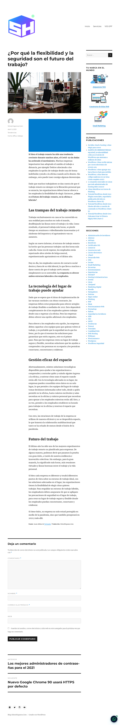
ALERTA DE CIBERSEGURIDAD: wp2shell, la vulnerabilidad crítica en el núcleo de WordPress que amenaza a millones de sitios (99, 155)
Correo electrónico (19, 605)
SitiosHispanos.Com (15, 126)
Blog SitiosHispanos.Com (17, 715)
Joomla (90, 280)
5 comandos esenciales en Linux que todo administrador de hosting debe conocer (100, 184)
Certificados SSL (94, 245)
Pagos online (93, 297)
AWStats (91, 240)
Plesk (90, 304)
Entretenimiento (94, 270)
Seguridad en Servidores (97, 314)
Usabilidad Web (93, 331)
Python (90, 312)
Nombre (12, 594)
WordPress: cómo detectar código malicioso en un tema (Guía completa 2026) (98, 177)
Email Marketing (94, 265)
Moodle (91, 289)
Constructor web (94, 250)
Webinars (91, 336)
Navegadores (93, 292)
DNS (89, 260)
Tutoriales (92, 329)
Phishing (91, 299)
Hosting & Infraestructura (97, 277)
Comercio (91, 248)
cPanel (90, 255)
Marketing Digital (94, 287)
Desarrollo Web (93, 258)
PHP (89, 302)
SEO (89, 319)
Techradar (47, 524)
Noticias (91, 294)
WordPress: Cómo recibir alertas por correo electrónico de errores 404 (100, 164)
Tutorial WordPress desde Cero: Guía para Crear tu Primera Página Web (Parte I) (99, 216)
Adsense (91, 238)
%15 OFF (108, 26)
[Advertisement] (55, 135)
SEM (89, 316)
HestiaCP (91, 275)
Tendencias (12, 133)
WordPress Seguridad (96, 343)
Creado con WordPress (37, 715)
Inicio (87, 26)
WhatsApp (114, 719)
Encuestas (92, 267)
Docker (90, 263)
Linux (90, 282)
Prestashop (92, 309)
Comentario (14, 558)
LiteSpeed (91, 285)
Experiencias (93, 272)
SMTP (90, 321)
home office (12, 136)
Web (10, 616)
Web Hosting (93, 334)
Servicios (97, 26)
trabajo (20, 136)
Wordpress (92, 341)
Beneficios (92, 243)
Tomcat (91, 326)
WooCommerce (93, 339)
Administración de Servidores (99, 236)
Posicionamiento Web (96, 307)
